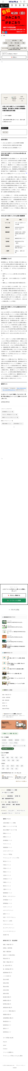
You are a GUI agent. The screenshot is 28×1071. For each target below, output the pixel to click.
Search (5, 1041)
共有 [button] (4, 35)
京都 (3, 768)
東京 (3, 765)
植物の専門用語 (5, 708)
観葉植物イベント (7, 892)
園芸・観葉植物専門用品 (8, 798)
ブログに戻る (15, 609)
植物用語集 (10, 796)
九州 (21, 757)
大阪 (8, 765)
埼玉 (17, 768)
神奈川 (12, 765)
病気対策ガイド (7, 1025)
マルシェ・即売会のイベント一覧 (9, 414)
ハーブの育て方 (7, 976)
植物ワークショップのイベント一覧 (10, 417)
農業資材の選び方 (7, 1007)
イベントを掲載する (8, 1052)
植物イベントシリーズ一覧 (19, 745)
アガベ (22, 740)
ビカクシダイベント (8, 850)
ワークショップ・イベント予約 (11, 857)
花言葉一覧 (4, 705)
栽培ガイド (4, 703)
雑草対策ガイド (7, 1032)
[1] (26, 173)
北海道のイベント (7, 878)
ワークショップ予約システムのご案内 (12, 1055)
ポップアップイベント (8, 927)
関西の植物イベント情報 (19, 42)
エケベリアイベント (8, 910)
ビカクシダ (4, 742)
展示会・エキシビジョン (9, 896)
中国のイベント (7, 868)
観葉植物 (17, 740)
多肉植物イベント (7, 840)
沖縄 (17, 760)
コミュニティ (11, 810)
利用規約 (15, 1067)
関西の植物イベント (6, 423)
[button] (3, 1)
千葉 (12, 768)
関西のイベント (7, 836)
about (4, 1045)
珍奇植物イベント (7, 899)
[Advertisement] (14, 76)
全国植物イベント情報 (12, 790)
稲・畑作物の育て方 (8, 969)
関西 (8, 757)
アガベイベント (7, 843)
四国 (13, 760)
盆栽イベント (6, 913)
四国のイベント (7, 871)
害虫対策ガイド (7, 1021)
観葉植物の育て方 (7, 972)
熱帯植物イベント (7, 903)
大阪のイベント (7, 889)
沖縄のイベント (7, 882)
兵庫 (8, 768)
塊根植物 (10, 740)
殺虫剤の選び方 (7, 997)
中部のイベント (7, 864)
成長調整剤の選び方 (8, 1018)
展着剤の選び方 (7, 1014)
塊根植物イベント (7, 847)
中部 (12, 757)
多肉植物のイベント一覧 (7, 411)
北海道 (3, 760)
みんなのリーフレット (7, 813)
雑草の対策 (6, 993)
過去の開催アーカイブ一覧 (10, 830)
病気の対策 (6, 983)
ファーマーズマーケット (9, 931)
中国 (9, 760)
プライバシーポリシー (20, 1065)
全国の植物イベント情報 (17, 40)
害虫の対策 (6, 986)
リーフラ (8, 40)
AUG (6, 5)
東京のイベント (7, 885)
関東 (3, 757)
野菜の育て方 (6, 958)
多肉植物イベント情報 (8, 42)
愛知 (17, 765)
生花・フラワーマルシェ (9, 917)
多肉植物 (4, 740)
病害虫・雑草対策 (6, 697)
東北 (17, 757)
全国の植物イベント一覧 (7, 748)
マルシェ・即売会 (13, 742)
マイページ (17, 813)
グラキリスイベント (8, 924)
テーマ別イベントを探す (8, 792)
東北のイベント (7, 861)
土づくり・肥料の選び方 (9, 1011)
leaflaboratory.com (10, 1065)
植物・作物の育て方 (6, 694)
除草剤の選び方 (7, 1004)
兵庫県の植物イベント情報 (14, 45)
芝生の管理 (6, 979)
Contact (5, 1048)
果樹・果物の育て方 (8, 962)
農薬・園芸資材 (5, 700)
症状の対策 (6, 990)
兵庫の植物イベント (18, 423)
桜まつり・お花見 (7, 920)
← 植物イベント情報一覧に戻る (9, 733)
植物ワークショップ (6, 745)
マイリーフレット (21, 810)
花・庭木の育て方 (7, 965)
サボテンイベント (7, 906)
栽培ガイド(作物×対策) (9, 955)
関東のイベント (7, 833)
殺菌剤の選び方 (7, 1000)
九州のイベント (7, 875)
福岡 (22, 765)
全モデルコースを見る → (21, 781)
